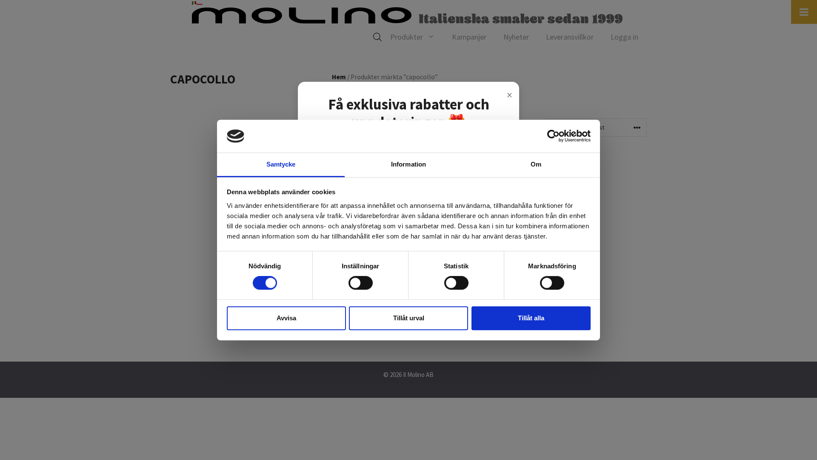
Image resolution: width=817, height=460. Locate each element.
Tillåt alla (531, 318)
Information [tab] (408, 164)
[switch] (361, 283)
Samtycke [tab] (281, 164)
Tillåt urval (408, 318)
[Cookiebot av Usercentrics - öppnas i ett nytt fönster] (553, 136)
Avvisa (286, 318)
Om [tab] (536, 164)
